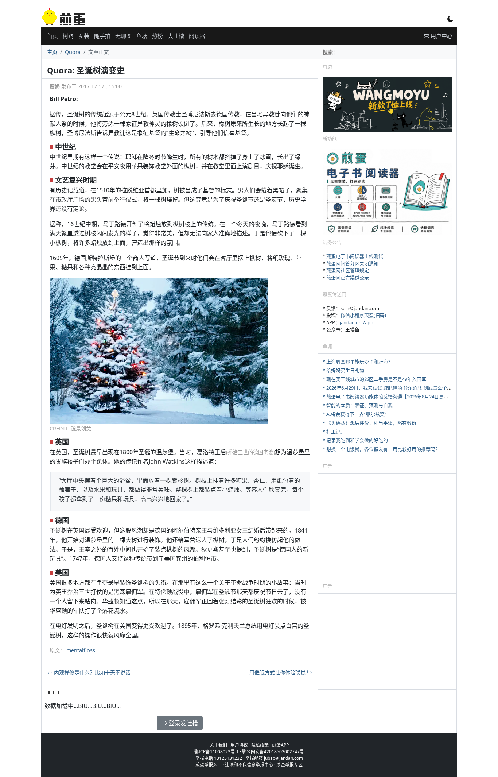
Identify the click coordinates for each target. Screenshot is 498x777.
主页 (52, 52)
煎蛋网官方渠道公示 (347, 277)
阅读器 (197, 35)
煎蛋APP (280, 745)
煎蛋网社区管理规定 (347, 270)
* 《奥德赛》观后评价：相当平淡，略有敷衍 (369, 423)
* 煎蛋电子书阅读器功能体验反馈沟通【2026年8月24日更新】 (388, 396)
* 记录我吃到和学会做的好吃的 (355, 440)
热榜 (157, 35)
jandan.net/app (356, 322)
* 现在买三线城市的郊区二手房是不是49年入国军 (374, 379)
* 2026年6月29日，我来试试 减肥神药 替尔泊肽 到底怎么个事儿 (389, 387)
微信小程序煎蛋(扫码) (363, 315)
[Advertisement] (387, 528)
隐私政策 (260, 745)
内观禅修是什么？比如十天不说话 (91, 672)
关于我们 (218, 745)
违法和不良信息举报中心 (249, 765)
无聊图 (123, 35)
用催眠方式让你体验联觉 (278, 672)
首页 (52, 35)
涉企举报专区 (289, 765)
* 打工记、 (334, 431)
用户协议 (239, 745)
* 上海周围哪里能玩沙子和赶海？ (358, 361)
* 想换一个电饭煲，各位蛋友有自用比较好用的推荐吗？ (381, 449)
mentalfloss (80, 650)
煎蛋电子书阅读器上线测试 (354, 256)
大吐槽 (176, 35)
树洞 (68, 35)
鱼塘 (141, 35)
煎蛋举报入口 (208, 765)
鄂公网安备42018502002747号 (273, 752)
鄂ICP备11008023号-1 (216, 752)
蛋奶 (55, 86)
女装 (83, 35)
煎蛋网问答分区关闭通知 (352, 263)
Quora (73, 52)
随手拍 (102, 35)
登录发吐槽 (182, 723)
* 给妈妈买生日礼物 (343, 370)
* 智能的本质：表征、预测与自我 (358, 405)
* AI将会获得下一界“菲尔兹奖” (354, 414)
